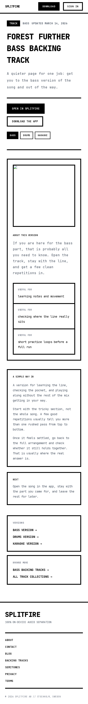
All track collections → (32, 577)
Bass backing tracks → (31, 570)
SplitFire (12, 6)
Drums (26, 135)
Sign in (73, 6)
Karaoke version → (27, 544)
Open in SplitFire (26, 108)
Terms (9, 681)
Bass (12, 135)
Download (49, 6)
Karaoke (43, 135)
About (9, 640)
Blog (8, 653)
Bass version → (25, 530)
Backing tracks (16, 660)
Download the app (25, 121)
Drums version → (25, 537)
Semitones (12, 667)
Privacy (10, 674)
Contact (10, 647)
